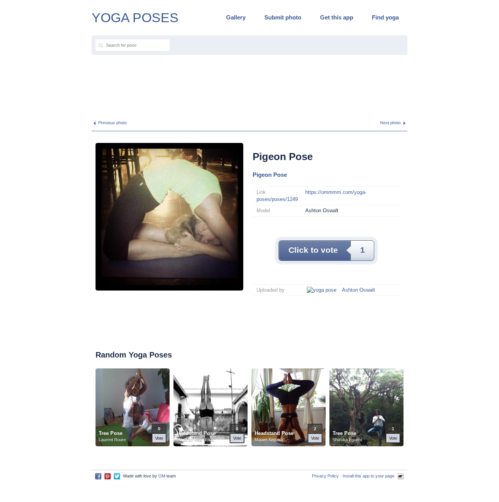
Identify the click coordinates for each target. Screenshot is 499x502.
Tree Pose (110, 433)
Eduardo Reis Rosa (195, 439)
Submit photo (282, 17)
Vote (159, 438)
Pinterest (107, 476)
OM (161, 476)
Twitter (117, 476)
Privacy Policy (325, 476)
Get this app (336, 17)
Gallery (236, 17)
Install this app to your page (369, 476)
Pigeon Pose (270, 174)
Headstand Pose (196, 433)
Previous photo (112, 122)
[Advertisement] (249, 84)
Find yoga (385, 17)
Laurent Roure (112, 439)
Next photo (390, 122)
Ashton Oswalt (358, 290)
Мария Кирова (269, 439)
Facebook (98, 476)
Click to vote (326, 249)
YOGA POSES (135, 17)
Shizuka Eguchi (347, 439)
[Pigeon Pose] (169, 216)
